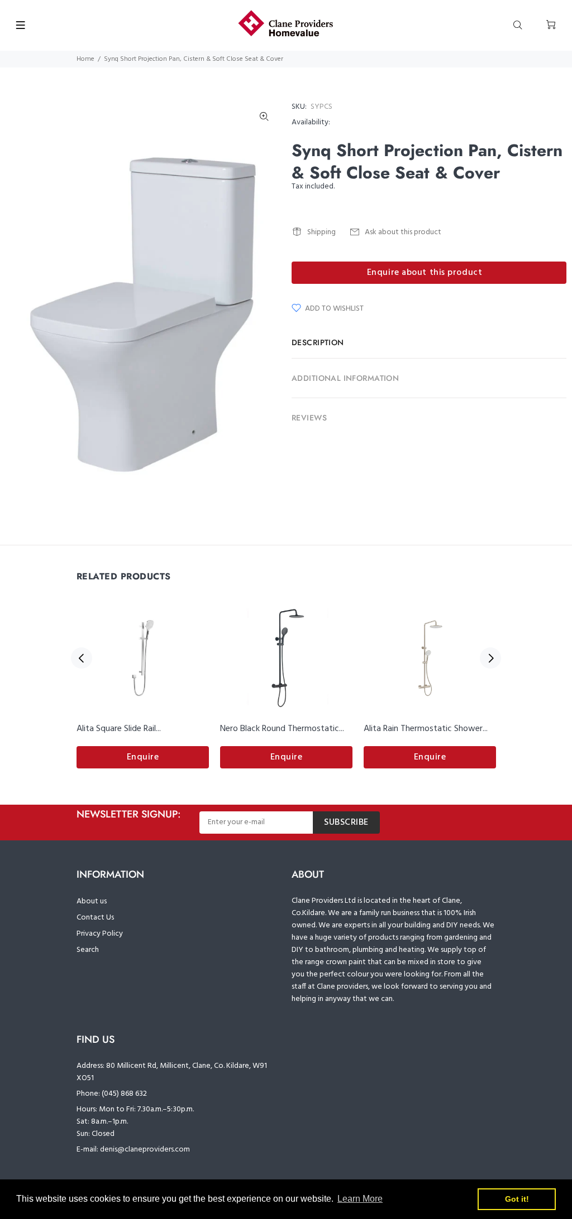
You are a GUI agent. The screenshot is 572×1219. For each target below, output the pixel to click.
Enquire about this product (425, 272)
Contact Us (95, 917)
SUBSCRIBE (346, 822)
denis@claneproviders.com (145, 1149)
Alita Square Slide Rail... (119, 729)
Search (88, 950)
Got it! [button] (517, 1198)
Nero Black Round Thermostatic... (282, 729)
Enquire (143, 757)
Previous (81, 658)
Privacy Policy (100, 933)
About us (92, 901)
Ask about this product (403, 232)
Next (490, 658)
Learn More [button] (360, 1198)
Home (85, 59)
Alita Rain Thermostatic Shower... (426, 729)
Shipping (321, 232)
